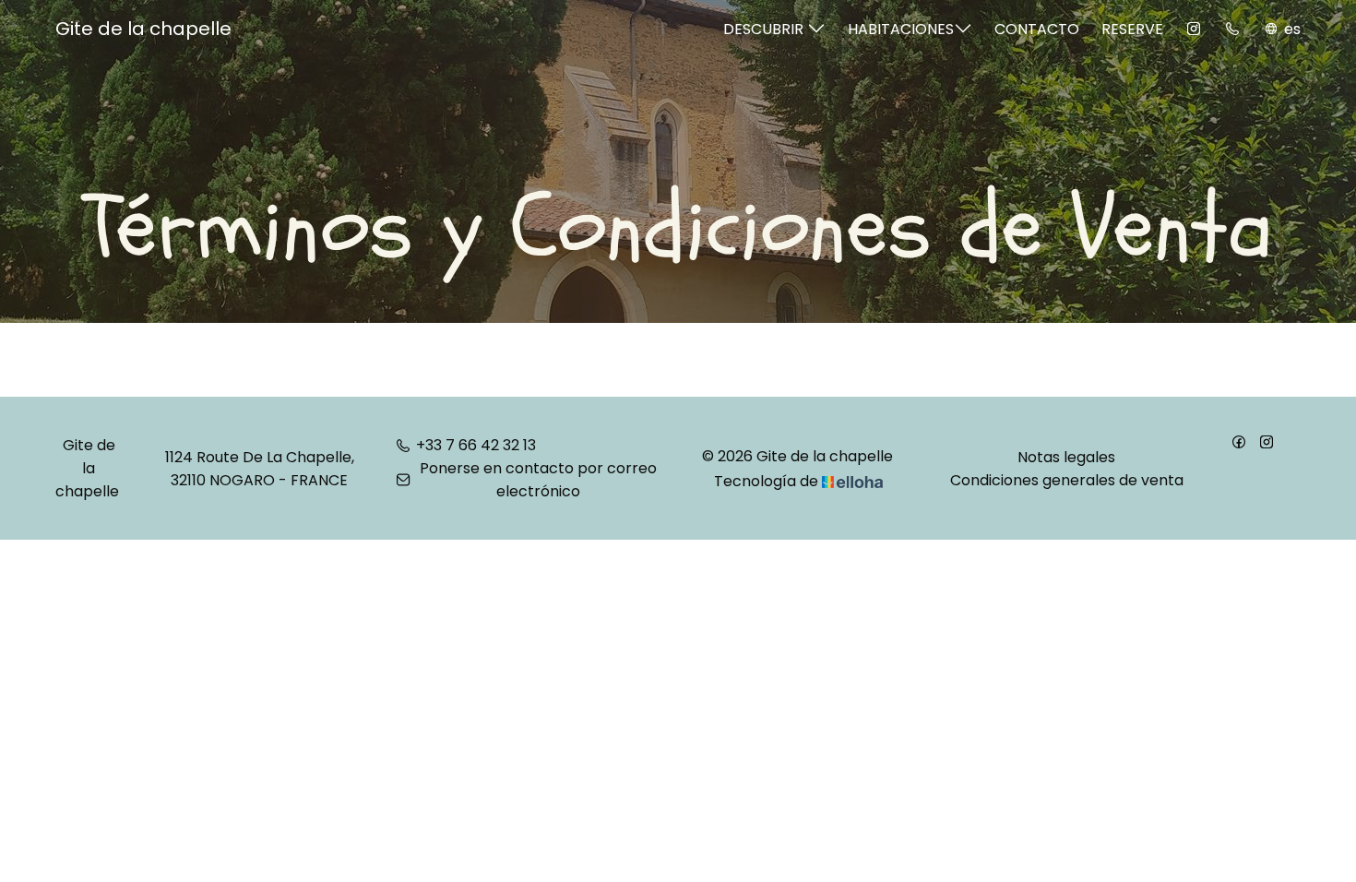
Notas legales (1066, 457)
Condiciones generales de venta (1067, 480)
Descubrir (765, 29)
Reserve (1132, 29)
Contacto (1036, 29)
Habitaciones (901, 29)
